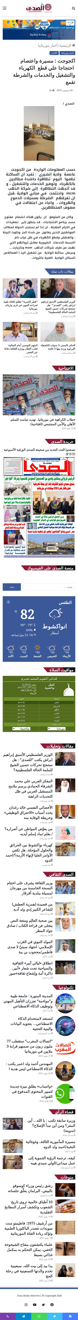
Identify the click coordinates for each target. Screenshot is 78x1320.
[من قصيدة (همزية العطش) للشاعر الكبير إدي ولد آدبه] (65, 908)
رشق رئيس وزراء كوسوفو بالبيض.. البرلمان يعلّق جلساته (30, 1188)
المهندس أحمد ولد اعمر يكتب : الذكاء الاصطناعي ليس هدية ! (29, 1066)
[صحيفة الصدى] (39, 8)
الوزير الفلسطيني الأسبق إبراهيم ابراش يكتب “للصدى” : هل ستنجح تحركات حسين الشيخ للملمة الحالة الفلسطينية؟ (58, 307)
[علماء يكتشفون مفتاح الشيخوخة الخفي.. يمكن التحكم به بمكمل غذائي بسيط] (65, 1249)
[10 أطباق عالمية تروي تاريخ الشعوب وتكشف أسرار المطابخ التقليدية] (65, 1206)
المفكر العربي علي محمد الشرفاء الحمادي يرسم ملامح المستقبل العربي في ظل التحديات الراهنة (31, 788)
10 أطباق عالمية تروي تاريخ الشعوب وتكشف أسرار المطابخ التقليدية (29, 1206)
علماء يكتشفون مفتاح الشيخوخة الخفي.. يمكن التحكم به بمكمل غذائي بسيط (29, 1249)
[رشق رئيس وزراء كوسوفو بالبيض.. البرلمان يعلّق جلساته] (65, 1190)
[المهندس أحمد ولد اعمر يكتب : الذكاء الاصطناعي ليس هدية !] (65, 1071)
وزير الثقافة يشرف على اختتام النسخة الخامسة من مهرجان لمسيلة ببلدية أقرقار (30, 887)
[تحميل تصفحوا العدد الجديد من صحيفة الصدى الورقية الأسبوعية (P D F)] (39, 558)
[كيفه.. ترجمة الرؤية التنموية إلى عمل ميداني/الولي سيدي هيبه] (13, 1162)
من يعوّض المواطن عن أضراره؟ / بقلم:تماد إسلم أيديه (29, 831)
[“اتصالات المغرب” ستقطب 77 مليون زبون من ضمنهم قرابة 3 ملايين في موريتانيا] (65, 1049)
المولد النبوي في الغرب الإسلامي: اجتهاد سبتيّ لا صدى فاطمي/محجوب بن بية (30, 946)
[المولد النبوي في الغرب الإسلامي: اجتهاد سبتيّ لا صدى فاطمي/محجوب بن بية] (65, 946)
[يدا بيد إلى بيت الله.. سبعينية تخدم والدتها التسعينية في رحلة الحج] (65, 1270)
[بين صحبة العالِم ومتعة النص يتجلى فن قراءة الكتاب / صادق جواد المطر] (65, 925)
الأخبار (54, 52)
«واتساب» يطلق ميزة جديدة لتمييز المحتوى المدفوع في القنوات (31, 1091)
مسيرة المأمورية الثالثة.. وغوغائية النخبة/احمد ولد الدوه (50, 1144)
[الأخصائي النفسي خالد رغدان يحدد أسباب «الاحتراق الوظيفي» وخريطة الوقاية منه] (65, 812)
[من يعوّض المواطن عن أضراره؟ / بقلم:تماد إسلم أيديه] (65, 833)
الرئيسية (65, 45)
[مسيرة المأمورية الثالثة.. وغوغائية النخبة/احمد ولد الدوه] (13, 1146)
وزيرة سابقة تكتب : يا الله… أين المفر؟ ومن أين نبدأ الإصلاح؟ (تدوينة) (51, 1125)
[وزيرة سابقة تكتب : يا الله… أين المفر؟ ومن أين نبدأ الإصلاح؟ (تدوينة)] (13, 1124)
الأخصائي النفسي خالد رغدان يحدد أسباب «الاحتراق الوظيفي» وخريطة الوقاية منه (28, 812)
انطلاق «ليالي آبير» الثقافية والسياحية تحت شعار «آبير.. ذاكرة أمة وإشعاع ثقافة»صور (31, 968)
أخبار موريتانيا (47, 45)
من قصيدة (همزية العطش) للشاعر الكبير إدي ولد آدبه (32, 907)
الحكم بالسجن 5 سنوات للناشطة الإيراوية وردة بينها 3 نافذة (58, 346)
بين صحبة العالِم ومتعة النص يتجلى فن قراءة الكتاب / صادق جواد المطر (30, 925)
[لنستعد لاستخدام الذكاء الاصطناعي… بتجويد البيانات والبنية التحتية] (65, 1026)
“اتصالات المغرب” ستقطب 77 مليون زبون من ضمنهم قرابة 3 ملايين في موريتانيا (30, 1046)
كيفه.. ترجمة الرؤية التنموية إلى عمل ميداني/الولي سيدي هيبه (51, 1160)
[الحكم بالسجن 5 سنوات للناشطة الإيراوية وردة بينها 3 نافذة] (57, 332)
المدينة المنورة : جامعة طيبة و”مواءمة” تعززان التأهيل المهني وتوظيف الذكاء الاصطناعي (28, 1001)
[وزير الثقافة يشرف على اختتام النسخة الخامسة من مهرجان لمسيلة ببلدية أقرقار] (65, 887)
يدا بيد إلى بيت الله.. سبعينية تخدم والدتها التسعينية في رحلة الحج (29, 1270)
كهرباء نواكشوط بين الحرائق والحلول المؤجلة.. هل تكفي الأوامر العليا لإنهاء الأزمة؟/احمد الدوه (29, 852)
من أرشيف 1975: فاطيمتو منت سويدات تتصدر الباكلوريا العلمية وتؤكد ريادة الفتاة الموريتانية (29, 1228)
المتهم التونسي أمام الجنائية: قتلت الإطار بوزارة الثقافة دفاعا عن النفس (21, 348)
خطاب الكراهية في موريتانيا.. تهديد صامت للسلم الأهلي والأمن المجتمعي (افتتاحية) (43, 421)
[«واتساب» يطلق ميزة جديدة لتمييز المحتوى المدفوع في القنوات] (65, 1094)
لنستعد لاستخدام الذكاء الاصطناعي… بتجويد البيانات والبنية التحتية (32, 1023)
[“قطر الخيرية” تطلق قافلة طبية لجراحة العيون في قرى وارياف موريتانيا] (20, 288)
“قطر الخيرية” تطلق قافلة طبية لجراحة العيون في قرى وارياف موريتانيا (21, 305)
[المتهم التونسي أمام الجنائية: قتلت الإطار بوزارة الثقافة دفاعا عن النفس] (20, 332)
